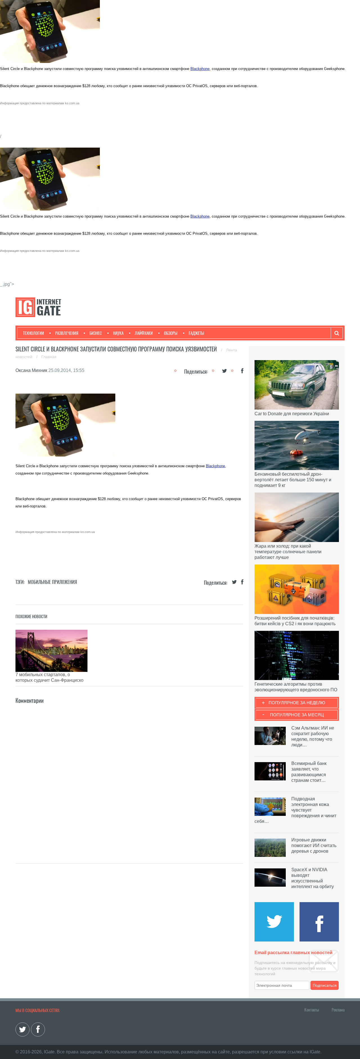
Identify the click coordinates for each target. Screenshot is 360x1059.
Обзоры (170, 333)
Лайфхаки (144, 333)
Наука (118, 333)
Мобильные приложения (52, 582)
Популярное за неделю (297, 702)
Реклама (338, 1010)
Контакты (311, 1010)
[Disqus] (129, 775)
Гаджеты (196, 333)
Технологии (33, 333)
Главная (49, 356)
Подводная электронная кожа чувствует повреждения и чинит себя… (295, 810)
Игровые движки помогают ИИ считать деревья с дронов (313, 845)
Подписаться (325, 985)
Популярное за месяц (297, 714)
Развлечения (66, 333)
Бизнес (95, 333)
